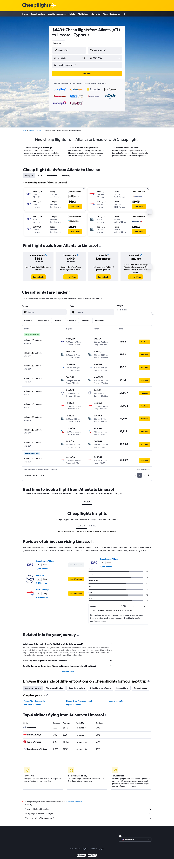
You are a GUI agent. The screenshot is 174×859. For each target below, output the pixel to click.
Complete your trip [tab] (33, 688)
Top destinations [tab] (140, 688)
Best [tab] (40, 176)
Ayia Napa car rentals (32, 704)
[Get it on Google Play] (81, 855)
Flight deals (83, 14)
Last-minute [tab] (52, 176)
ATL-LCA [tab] (87, 502)
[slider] (152, 313)
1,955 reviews (42, 569)
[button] (88, 35)
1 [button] (139, 475)
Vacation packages (56, 14)
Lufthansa (40, 575)
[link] (38, 276)
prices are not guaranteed (74, 802)
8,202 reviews (42, 583)
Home (25, 14)
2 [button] (144, 475)
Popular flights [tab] (122, 688)
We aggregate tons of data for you (39, 813)
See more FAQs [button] (68, 671)
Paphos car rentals (73, 704)
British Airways (42, 590)
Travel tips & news (111, 14)
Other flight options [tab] (77, 688)
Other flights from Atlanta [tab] (100, 688)
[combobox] (58, 42)
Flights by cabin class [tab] (54, 688)
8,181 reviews (42, 597)
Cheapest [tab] (29, 176)
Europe (31, 130)
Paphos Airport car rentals (34, 701)
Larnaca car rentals (116, 701)
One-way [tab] (66, 176)
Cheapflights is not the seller (37, 809)
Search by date (38, 14)
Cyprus (39, 130)
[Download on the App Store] (92, 855)
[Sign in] (125, 14)
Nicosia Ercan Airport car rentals (79, 701)
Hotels (72, 14)
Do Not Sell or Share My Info (79, 849)
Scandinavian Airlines (45, 561)
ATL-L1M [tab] (81, 526)
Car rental (95, 14)
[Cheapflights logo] (36, 5)
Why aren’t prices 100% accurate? (39, 818)
